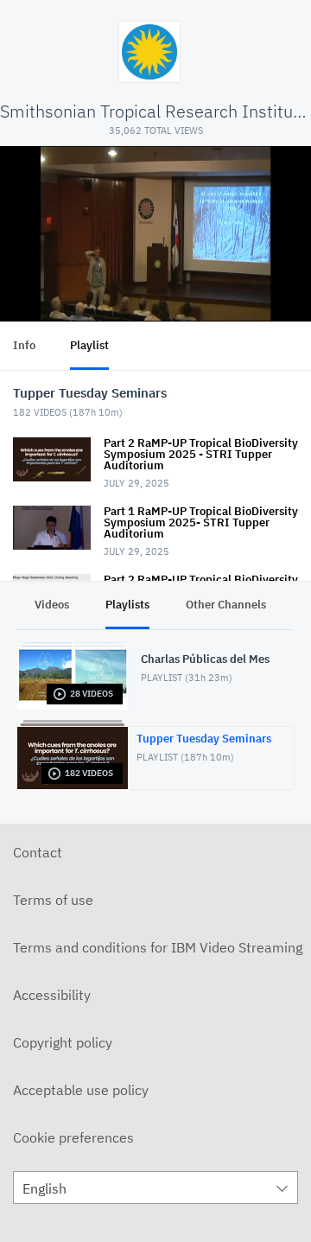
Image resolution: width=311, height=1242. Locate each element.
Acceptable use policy (81, 1090)
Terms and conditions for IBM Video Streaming (157, 947)
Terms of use (53, 899)
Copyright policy (62, 1042)
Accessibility (52, 994)
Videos (52, 604)
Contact (37, 852)
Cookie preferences (73, 1137)
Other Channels (226, 604)
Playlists (127, 604)
